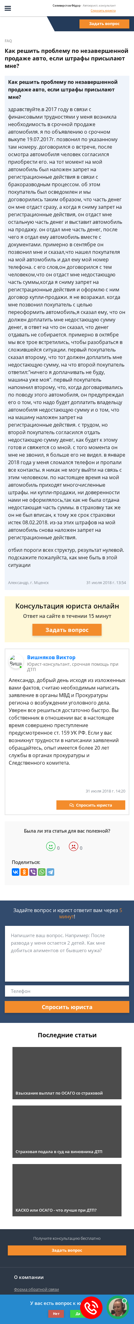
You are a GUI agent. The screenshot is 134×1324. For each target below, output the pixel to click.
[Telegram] (50, 872)
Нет (56, 1313)
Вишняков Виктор (51, 657)
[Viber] (33, 872)
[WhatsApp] (41, 872)
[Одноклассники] (24, 872)
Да (78, 1313)
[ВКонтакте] (15, 872)
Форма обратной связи (36, 1289)
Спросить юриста (103, 10)
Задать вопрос (104, 23)
